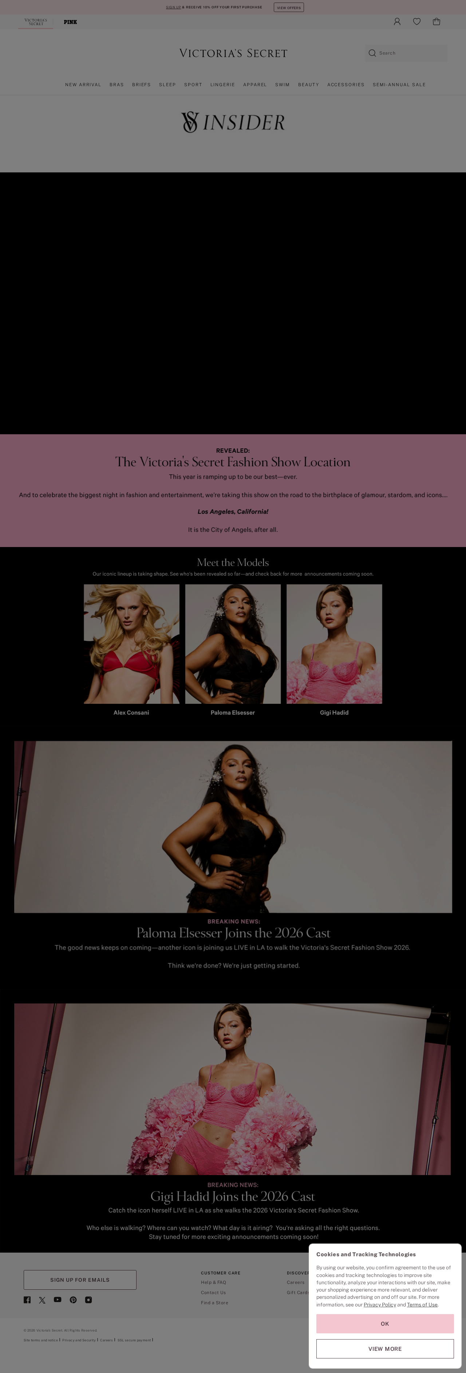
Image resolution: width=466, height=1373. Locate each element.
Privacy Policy (380, 1305)
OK (385, 1324)
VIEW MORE (385, 1349)
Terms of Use (422, 1305)
